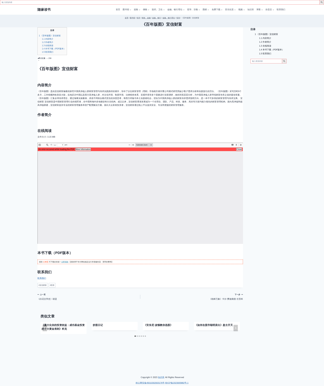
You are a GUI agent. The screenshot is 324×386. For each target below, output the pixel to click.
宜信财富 (43, 285)
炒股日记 (98, 325)
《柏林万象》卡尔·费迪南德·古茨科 (226, 297)
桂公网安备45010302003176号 (150, 383)
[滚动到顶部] (308, 350)
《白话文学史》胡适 (47, 297)
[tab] (135, 336)
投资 (52, 285)
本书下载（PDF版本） (54, 48)
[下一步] (236, 328)
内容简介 (47, 39)
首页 (118, 9)
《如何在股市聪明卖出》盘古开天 (214, 325)
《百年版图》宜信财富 (50, 35)
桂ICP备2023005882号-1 (176, 383)
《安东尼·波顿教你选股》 (158, 325)
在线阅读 (47, 45)
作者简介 (47, 42)
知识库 (250, 9)
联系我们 (281, 9)
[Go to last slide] (45, 328)
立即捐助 (64, 262)
